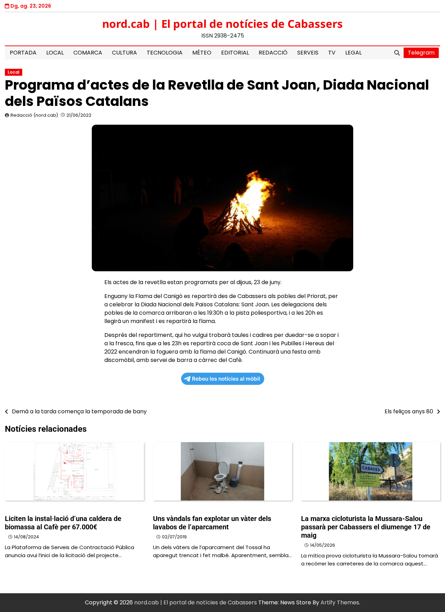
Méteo (201, 53)
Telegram (421, 53)
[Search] (397, 53)
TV (331, 53)
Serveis (307, 53)
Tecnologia (165, 53)
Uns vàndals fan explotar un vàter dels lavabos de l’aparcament (212, 522)
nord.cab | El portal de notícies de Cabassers (222, 23)
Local (55, 53)
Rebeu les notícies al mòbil (226, 378)
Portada (23, 53)
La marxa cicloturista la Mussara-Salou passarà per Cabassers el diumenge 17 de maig (365, 526)
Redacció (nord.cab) (34, 115)
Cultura (124, 53)
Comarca (87, 53)
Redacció (273, 53)
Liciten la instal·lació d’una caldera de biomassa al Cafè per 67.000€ (63, 522)
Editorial (235, 53)
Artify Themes (340, 602)
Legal (353, 53)
